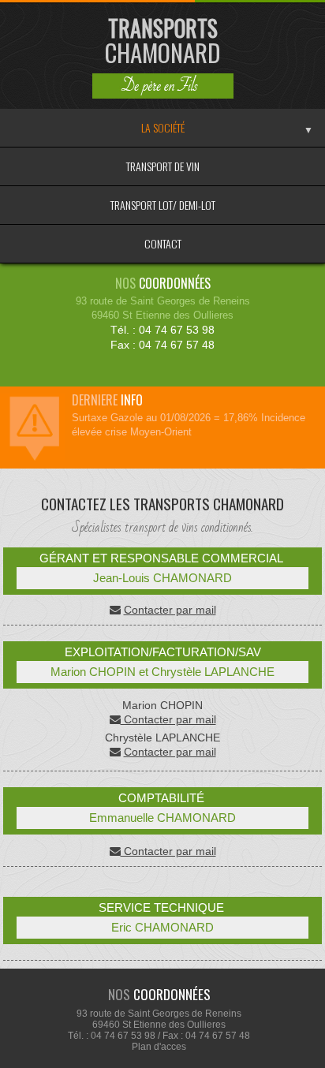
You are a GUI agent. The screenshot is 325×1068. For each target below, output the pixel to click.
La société (163, 127)
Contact (162, 243)
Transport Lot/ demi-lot (162, 204)
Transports (163, 40)
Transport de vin (163, 166)
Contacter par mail (170, 609)
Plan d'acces (159, 1046)
